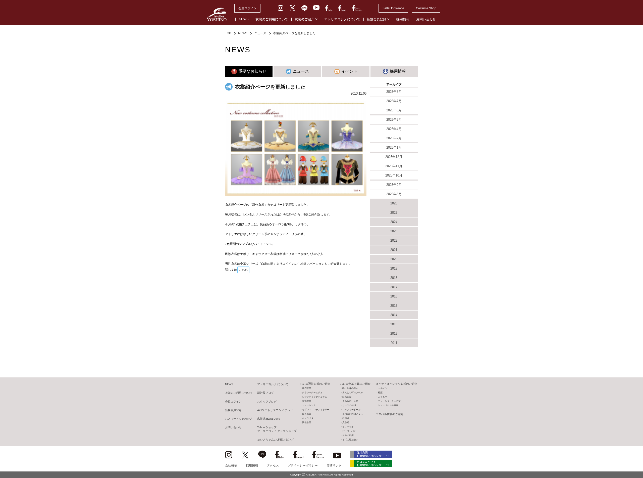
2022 (393, 240)
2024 (393, 222)
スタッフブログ (267, 401)
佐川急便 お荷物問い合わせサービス (373, 454)
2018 (393, 278)
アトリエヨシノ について (272, 384)
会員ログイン (247, 8)
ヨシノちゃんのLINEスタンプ (275, 439)
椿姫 (380, 392)
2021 (393, 250)
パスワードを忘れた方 (239, 418)
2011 (394, 343)
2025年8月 (394, 194)
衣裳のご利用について (271, 19)
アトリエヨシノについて (342, 19)
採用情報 (402, 19)
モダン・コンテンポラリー (315, 409)
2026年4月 (394, 129)
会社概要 (231, 465)
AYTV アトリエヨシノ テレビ (275, 410)
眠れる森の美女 (350, 388)
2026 (393, 203)
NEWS (244, 19)
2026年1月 (394, 147)
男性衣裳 (306, 422)
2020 (393, 259)
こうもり (382, 397)
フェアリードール (351, 409)
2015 (393, 306)
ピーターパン (349, 431)
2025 (393, 212)
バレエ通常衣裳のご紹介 (315, 383)
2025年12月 (393, 157)
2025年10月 (393, 175)
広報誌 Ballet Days (268, 418)
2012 (393, 333)
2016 (393, 296)
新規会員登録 (376, 19)
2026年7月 (394, 101)
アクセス (273, 465)
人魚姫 (345, 422)
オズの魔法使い (350, 439)
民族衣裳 (306, 414)
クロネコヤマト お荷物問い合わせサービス (373, 463)
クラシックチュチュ (312, 392)
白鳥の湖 (346, 397)
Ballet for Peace (393, 8)
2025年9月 (394, 185)
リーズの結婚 (349, 405)
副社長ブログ (265, 392)
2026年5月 (394, 119)
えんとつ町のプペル (352, 392)
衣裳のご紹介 (304, 19)
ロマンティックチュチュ (314, 397)
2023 (393, 231)
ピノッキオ (348, 426)
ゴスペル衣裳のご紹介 (389, 414)
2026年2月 (394, 138)
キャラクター (309, 418)
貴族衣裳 (306, 401)
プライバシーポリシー (303, 465)
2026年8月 (394, 92)
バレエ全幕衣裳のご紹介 (355, 383)
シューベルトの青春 (388, 405)
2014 (393, 315)
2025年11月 (393, 166)
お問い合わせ (426, 19)
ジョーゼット (309, 405)
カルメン (382, 388)
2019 (393, 268)
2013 (393, 324)
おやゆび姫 (348, 435)
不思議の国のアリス (352, 414)
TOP (228, 33)
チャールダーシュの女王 (390, 401)
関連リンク (334, 465)
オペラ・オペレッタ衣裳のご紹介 (396, 383)
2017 (393, 287)
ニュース (260, 33)
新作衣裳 (306, 388)
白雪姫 (345, 418)
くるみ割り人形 (350, 401)
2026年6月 (394, 110)
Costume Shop (426, 8)
